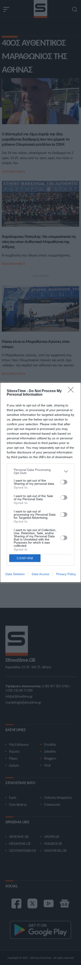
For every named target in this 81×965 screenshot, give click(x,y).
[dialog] (40, 482)
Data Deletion (15, 574)
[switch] (63, 482)
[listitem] (40, 471)
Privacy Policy (66, 574)
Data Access (40, 574)
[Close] (72, 391)
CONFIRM (25, 558)
